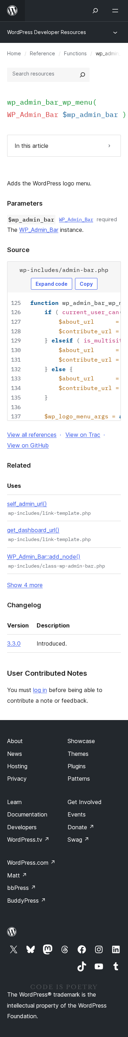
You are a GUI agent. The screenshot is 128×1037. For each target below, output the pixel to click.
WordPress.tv (28, 839)
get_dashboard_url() (33, 530)
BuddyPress (26, 900)
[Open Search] (95, 10)
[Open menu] (116, 10)
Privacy (17, 778)
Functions (75, 53)
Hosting (17, 766)
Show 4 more (25, 585)
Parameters (25, 203)
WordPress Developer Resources (46, 32)
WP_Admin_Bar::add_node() (43, 556)
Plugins (77, 766)
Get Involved (85, 801)
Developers (22, 827)
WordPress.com (31, 862)
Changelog (24, 605)
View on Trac (82, 434)
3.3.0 (14, 643)
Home (14, 53)
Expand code (52, 284)
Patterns (79, 778)
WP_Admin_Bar (76, 219)
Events (77, 814)
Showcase (81, 741)
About (15, 741)
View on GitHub (28, 445)
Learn (14, 801)
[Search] (82, 75)
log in (40, 689)
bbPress (21, 887)
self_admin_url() (27, 503)
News (14, 753)
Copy (86, 284)
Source (18, 249)
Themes (78, 753)
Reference (42, 53)
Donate (81, 827)
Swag (78, 839)
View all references (32, 434)
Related (19, 465)
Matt (17, 875)
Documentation (27, 814)
